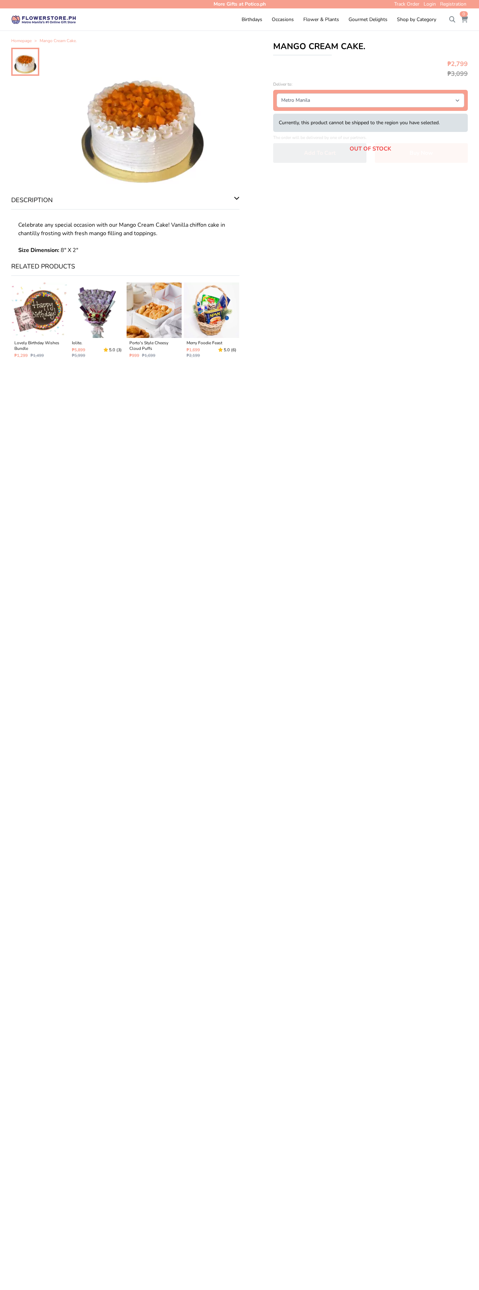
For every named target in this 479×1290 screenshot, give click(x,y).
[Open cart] (464, 20)
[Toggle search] (452, 19)
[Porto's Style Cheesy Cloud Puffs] (154, 323)
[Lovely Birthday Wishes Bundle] (39, 323)
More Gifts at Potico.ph (240, 4)
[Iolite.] (96, 323)
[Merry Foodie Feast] (211, 323)
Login (430, 4)
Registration (453, 4)
